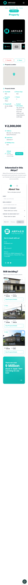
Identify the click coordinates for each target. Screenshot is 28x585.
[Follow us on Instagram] (5, 263)
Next (19, 222)
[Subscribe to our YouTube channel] (10, 263)
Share (20, 60)
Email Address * (7, 202)
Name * (4, 196)
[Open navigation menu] (23, 3)
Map (17, 8)
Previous (13, 222)
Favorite (9, 60)
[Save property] (23, 279)
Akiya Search (12, 8)
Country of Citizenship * (9, 208)
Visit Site (18, 153)
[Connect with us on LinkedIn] (8, 263)
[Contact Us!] (24, 581)
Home (6, 8)
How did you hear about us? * (11, 214)
